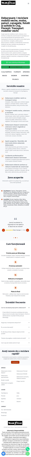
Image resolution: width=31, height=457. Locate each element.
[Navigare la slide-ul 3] (17, 237)
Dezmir (19, 401)
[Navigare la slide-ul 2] (15, 237)
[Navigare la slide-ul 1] (13, 237)
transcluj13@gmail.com (16, 67)
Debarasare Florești (22, 371)
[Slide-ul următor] (27, 230)
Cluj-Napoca (4, 393)
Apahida (3, 398)
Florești (3, 396)
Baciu (2, 401)
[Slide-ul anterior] (3, 230)
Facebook (3, 415)
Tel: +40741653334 (6, 410)
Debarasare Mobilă (22, 374)
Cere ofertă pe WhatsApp (16, 62)
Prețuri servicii (21, 381)
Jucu (18, 396)
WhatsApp (4, 412)
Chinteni (19, 398)
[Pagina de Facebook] (3, 454)
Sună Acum (15, 362)
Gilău (18, 393)
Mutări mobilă (5, 380)
